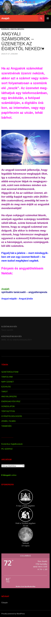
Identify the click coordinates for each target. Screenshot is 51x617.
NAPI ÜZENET (7, 382)
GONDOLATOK (8, 406)
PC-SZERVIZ (7, 449)
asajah (14, 54)
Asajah (5, 18)
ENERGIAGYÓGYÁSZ (10, 401)
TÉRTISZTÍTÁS (8, 411)
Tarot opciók (9, 328)
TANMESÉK (6, 426)
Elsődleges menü (47, 18)
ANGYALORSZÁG (17, 29)
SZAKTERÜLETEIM (9, 372)
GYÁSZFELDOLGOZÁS (11, 416)
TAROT (4, 391)
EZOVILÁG (5, 29)
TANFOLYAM (7, 377)
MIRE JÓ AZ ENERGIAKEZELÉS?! (16, 338)
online (8, 475)
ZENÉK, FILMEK (8, 421)
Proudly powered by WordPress (13, 614)
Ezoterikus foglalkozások (12, 444)
